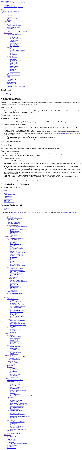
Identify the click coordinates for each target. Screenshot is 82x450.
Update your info (14, 326)
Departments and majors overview (19, 241)
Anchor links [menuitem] (13, 57)
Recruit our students (12, 358)
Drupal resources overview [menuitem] (14, 34)
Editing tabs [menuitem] (13, 41)
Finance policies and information (18, 404)
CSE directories (14, 354)
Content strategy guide (9, 194)
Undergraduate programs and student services (21, 396)
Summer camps (11, 438)
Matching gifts (14, 348)
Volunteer (9, 446)
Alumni (6, 297)
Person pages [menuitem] (13, 54)
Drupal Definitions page (63, 133)
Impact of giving (14, 343)
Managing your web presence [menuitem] (14, 25)
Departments (13, 242)
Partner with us (11, 361)
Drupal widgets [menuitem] (14, 62)
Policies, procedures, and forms (18, 265)
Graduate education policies (17, 406)
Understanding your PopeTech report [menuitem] (16, 86)
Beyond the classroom (12, 225)
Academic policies (15, 401)
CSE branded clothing (15, 322)
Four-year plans (14, 262)
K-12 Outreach (7, 435)
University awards (14, 424)
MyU (5, 209)
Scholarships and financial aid (14, 223)
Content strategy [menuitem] (8, 21)
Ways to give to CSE (15, 346)
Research (12, 233)
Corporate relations (15, 374)
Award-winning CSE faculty (17, 422)
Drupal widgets (8, 199)
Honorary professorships (16, 426)
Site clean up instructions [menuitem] (13, 75)
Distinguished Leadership (16, 315)
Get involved (10, 300)
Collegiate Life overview (16, 280)
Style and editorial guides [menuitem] (13, 27)
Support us (9, 367)
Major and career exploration (17, 275)
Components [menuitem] (10, 56)
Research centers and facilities (17, 414)
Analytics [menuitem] (9, 30)
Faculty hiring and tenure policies (18, 403)
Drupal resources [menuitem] (8, 33)
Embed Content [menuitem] (14, 63)
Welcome (6, 93)
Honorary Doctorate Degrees (17, 316)
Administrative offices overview (18, 383)
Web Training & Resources (7, 13)
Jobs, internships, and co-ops (17, 271)
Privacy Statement (67, 212)
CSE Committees (11, 397)
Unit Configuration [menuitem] (15, 72)
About (5, 193)
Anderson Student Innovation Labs (16, 296)
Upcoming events (14, 303)
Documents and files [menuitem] (15, 60)
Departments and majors (13, 239)
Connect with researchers (13, 359)
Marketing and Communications (18, 390)
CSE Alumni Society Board (17, 304)
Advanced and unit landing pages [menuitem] (18, 50)
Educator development (12, 445)
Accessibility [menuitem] (10, 28)
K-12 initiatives (14, 362)
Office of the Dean (15, 384)
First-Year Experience (15, 284)
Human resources (14, 388)
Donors (6, 333)
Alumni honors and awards (17, 310)
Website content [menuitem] (14, 40)
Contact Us (10, 351)
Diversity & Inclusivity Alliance (15, 293)
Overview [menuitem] (9, 17)
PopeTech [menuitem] (9, 80)
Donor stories (13, 342)
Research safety (14, 417)
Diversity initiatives (15, 364)
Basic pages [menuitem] (13, 49)
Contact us (13, 332)
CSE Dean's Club (14, 341)
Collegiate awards (14, 427)
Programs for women (15, 232)
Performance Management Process (16, 432)
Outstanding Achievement (16, 312)
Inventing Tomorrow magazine (18, 325)
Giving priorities (14, 339)
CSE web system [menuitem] (8, 15)
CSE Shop (13, 419)
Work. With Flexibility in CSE (14, 433)
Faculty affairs (13, 385)
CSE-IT (9, 294)
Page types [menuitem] (9, 47)
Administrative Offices (12, 381)
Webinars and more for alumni (18, 320)
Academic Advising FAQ (16, 254)
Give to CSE (10, 328)
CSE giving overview (15, 336)
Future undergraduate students (14, 218)
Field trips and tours (12, 442)
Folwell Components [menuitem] (15, 64)
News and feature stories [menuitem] (16, 51)
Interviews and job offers (16, 273)
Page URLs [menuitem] (13, 69)
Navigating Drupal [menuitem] (11, 35)
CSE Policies (10, 398)
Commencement (14, 260)
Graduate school (14, 277)
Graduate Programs (15, 394)
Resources (9, 319)
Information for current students (15, 238)
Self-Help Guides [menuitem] (11, 83)
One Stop (6, 5)
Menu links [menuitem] (13, 67)
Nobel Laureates (14, 317)
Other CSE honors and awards (18, 429)
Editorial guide (7, 197)
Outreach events (11, 439)
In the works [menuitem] (7, 76)
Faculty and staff (8, 378)
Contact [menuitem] (9, 20)
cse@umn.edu (4, 190)
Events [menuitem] (12, 53)
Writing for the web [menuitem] (12, 24)
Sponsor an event (11, 448)
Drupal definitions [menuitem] (14, 46)
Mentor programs (14, 231)
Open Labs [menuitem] (10, 73)
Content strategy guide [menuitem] (12, 22)
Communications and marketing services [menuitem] (17, 31)
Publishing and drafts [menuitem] (15, 43)
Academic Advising (12, 251)
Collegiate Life (11, 278)
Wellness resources (12, 291)
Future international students (14, 222)
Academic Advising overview (17, 252)
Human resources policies (16, 407)
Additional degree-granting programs (19, 248)
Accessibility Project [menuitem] (12, 79)
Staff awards (10, 430)
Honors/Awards (11, 309)
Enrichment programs (12, 440)
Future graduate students (13, 220)
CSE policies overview (16, 400)
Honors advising (14, 264)
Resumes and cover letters (16, 270)
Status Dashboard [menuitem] (11, 85)
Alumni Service (14, 313)
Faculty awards (11, 420)
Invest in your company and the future (16, 356)
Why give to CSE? (15, 329)
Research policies (14, 409)
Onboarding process (9, 202)
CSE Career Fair (14, 274)
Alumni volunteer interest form (18, 306)
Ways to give (10, 345)
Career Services (11, 267)
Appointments (13, 257)
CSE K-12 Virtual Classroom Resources (17, 443)
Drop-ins (12, 261)
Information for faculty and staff (15, 380)
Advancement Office (15, 352)
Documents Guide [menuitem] (11, 82)
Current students (8, 236)
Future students (8, 216)
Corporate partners (8, 355)
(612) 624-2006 (5, 189)
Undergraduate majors (15, 244)
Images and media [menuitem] (14, 66)
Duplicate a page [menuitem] (14, 44)
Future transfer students (13, 219)
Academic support (14, 258)
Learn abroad (13, 228)
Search (3, 9)
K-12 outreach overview (13, 436)
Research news (11, 365)
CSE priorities (13, 371)
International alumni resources (17, 323)
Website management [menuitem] (15, 38)
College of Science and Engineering (10, 11)
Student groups (14, 235)
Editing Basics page (25, 170)
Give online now (14, 330)
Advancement (13, 375)
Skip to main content (6, 1)
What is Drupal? (8, 196)
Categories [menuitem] (13, 59)
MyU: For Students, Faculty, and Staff (13, 7)
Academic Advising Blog (16, 255)
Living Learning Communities (18, 229)
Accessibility (7, 200)
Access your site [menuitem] (14, 37)
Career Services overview (16, 268)
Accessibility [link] (7, 77)
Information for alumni (12, 299)
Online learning (14, 249)
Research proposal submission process (20, 416)
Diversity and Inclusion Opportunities (19, 226)
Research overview (15, 413)
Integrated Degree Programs (17, 247)
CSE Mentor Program (15, 307)
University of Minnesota (16, 212)
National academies (15, 423)
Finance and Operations (16, 387)
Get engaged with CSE (16, 301)
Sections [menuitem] (12, 70)
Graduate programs (15, 245)
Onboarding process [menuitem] (12, 18)
